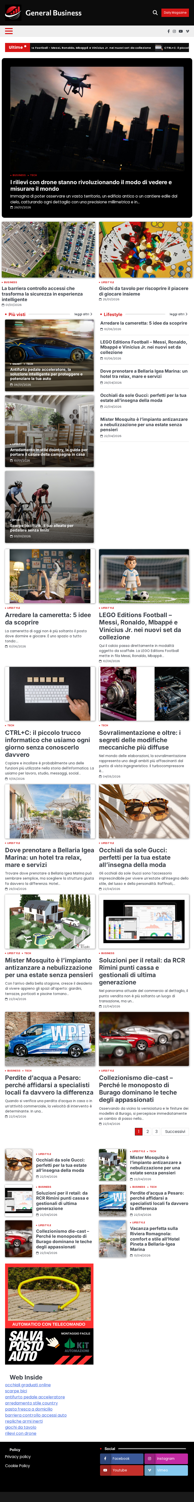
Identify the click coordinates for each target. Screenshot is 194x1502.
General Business (54, 12)
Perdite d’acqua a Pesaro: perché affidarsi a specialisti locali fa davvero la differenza (49, 1085)
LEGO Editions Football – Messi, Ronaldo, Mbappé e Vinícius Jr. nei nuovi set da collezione (143, 347)
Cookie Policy (17, 1465)
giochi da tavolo (20, 1427)
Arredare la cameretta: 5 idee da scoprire (143, 323)
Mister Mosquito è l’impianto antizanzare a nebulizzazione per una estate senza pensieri (144, 424)
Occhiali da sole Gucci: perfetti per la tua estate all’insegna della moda (143, 398)
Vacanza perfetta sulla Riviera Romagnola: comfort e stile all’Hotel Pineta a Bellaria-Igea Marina (155, 1239)
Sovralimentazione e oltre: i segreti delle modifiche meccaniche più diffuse (140, 740)
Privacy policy (18, 1456)
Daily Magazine (175, 12)
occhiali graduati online (28, 1385)
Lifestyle (107, 282)
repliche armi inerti (24, 1421)
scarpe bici (16, 1391)
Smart (17, 364)
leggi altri (82, 314)
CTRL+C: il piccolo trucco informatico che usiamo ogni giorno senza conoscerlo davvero (47, 743)
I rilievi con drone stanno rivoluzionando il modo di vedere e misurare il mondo (91, 185)
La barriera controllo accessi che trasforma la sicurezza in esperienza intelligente (42, 293)
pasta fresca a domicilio (29, 1409)
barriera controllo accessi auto (36, 1415)
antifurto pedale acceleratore (35, 1397)
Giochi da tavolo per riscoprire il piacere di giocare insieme (143, 291)
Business (19, 175)
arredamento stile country (31, 1403)
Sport (17, 520)
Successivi (175, 1131)
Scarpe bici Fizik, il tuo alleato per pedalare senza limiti (42, 527)
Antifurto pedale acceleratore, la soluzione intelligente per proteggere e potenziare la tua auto (46, 374)
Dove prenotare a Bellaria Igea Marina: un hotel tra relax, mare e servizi (144, 373)
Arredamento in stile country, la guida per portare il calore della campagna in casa (49, 452)
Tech (33, 175)
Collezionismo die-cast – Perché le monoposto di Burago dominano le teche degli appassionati (138, 1088)
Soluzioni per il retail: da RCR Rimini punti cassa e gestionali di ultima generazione (142, 971)
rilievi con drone (20, 1433)
